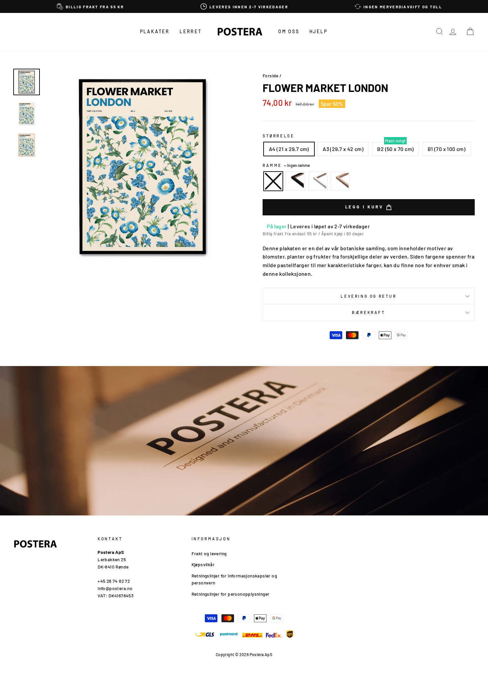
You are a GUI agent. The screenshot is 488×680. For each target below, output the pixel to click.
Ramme (286, 165)
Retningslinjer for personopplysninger (231, 594)
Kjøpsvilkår (203, 564)
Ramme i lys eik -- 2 (340, 181)
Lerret (191, 31)
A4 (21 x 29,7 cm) (289, 149)
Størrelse (278, 135)
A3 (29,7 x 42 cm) (343, 149)
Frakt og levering (209, 553)
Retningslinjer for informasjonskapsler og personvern (234, 579)
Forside (271, 75)
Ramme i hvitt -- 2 (318, 181)
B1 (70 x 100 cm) (446, 149)
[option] (90, 6)
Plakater (155, 31)
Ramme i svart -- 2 (295, 181)
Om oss (288, 31)
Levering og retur (368, 296)
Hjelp (318, 31)
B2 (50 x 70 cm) (395, 149)
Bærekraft (368, 312)
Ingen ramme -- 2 (273, 181)
